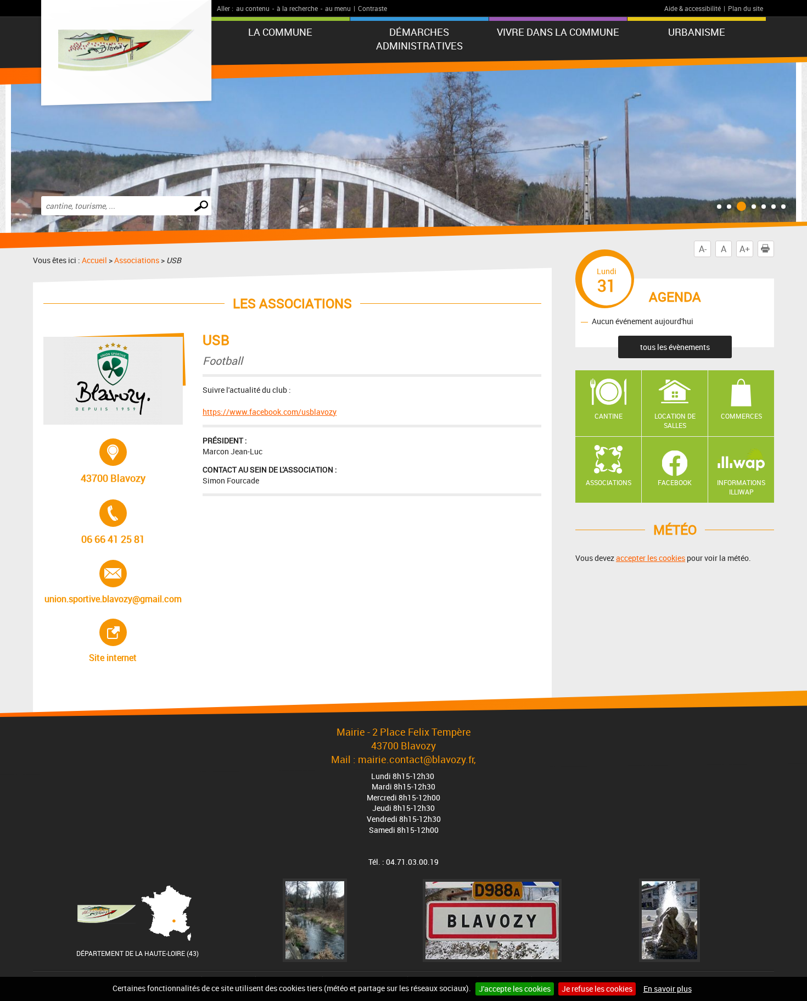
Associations (136, 260)
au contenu (253, 8)
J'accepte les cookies (515, 988)
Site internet (134, 641)
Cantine (609, 415)
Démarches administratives (419, 38)
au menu (338, 8)
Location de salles (675, 420)
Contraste (372, 8)
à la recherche (297, 8)
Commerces (741, 415)
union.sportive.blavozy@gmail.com (113, 582)
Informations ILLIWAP (741, 487)
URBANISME (696, 31)
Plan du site (745, 8)
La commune (280, 31)
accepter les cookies (650, 558)
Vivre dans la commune (558, 31)
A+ (744, 249)
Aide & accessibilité (692, 8)
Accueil (94, 260)
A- (703, 249)
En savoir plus (667, 988)
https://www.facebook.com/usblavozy (270, 412)
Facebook (675, 482)
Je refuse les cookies (597, 988)
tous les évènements (675, 347)
